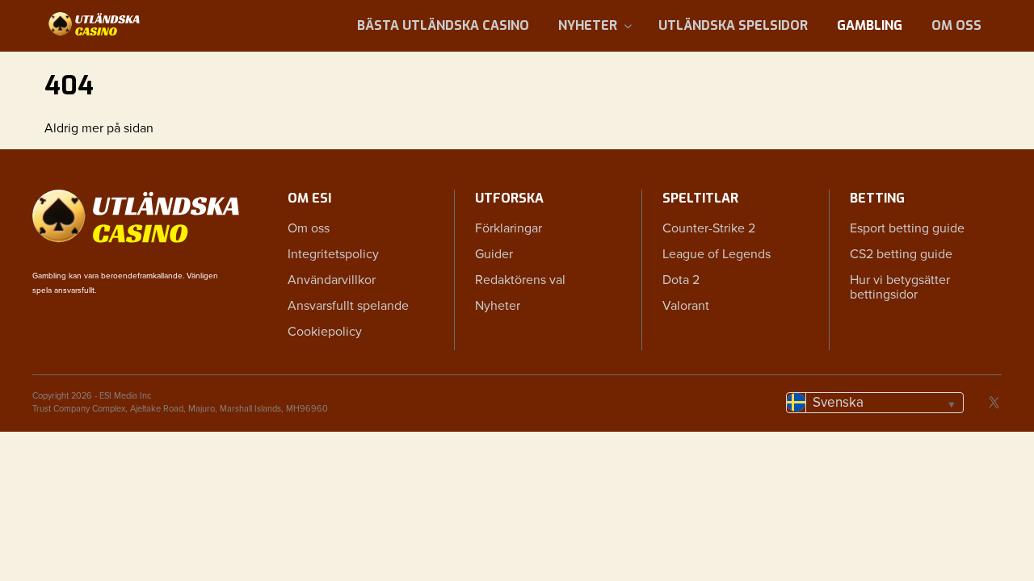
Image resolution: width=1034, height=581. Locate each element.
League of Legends (716, 254)
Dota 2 (681, 280)
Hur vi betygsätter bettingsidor (900, 287)
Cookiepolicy (325, 332)
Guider (494, 254)
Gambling (869, 25)
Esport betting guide (907, 228)
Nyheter (587, 25)
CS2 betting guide (901, 254)
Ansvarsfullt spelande (348, 306)
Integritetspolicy (333, 254)
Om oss (956, 25)
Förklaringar (508, 228)
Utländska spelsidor (733, 25)
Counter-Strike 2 (708, 228)
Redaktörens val (520, 280)
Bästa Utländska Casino (443, 25)
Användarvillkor (332, 280)
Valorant (685, 306)
